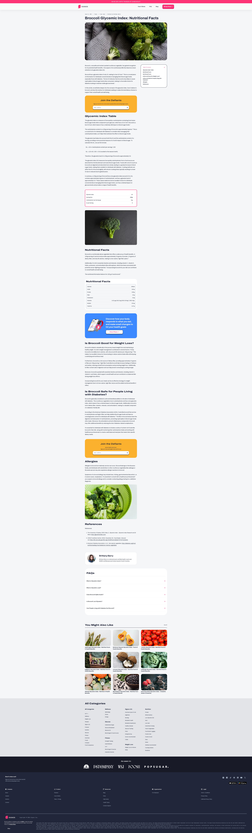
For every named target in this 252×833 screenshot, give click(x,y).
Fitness (86, 735)
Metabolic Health (129, 720)
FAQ (150, 6)
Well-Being (107, 712)
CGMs (126, 739)
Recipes (87, 721)
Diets (146, 739)
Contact (7, 802)
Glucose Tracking (129, 728)
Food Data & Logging (150, 731)
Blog (157, 6)
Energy (106, 716)
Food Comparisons (89, 745)
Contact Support (107, 805)
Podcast (87, 727)
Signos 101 (87, 724)
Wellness (87, 716)
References (146, 84)
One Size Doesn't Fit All (130, 712)
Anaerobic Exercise (109, 752)
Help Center (106, 799)
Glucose (87, 732)
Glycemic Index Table (148, 70)
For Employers (155, 792)
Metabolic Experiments (130, 723)
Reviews (56, 792)
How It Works (141, 6)
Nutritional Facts (147, 72)
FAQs (126, 731)
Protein (147, 712)
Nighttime (127, 715)
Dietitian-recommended (150, 745)
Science (7, 799)
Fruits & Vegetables (149, 728)
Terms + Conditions (205, 792)
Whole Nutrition (148, 715)
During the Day (128, 734)
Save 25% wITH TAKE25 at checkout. (126, 1)
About (6, 792)
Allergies (145, 82)
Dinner (146, 742)
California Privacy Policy (206, 799)
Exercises (87, 737)
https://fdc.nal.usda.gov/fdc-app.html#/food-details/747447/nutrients (109, 540)
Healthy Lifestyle (129, 725)
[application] (19, 825)
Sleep (126, 749)
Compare (87, 742)
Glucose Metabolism (109, 727)
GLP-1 (86, 713)
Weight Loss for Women (130, 747)
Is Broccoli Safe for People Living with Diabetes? (152, 79)
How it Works (57, 796)
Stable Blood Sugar (109, 724)
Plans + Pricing (57, 799)
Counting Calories (149, 747)
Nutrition (87, 729)
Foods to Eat (148, 734)
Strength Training (109, 741)
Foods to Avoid (148, 736)
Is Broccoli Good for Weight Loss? (151, 76)
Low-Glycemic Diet (149, 717)
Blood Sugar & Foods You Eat (112, 733)
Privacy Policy (204, 796)
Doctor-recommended (130, 736)
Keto (146, 720)
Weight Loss (88, 719)
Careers (7, 796)
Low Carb (147, 723)
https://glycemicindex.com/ (98, 534)
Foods (86, 740)
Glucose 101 (108, 730)
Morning (127, 717)
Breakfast (147, 750)
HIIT (106, 746)
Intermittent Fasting (149, 725)
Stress (106, 714)
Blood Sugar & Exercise (110, 749)
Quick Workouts (108, 743)
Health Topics (106, 802)
